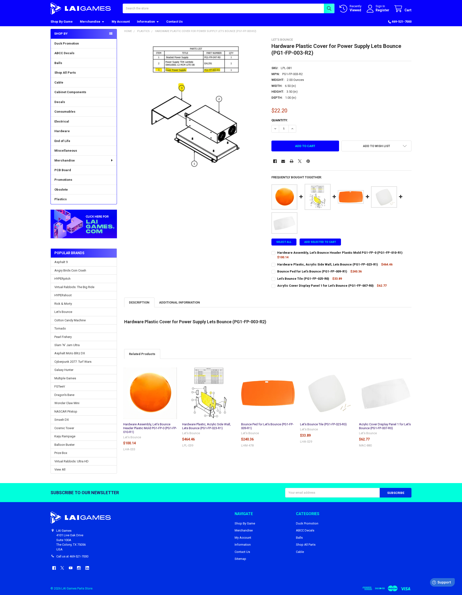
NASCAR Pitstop (65, 411)
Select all (283, 242)
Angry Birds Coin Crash (70, 270)
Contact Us (174, 21)
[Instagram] (78, 567)
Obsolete (61, 189)
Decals (59, 102)
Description (139, 302)
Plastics (60, 199)
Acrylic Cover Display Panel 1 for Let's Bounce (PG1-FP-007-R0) (385, 426)
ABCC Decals (64, 53)
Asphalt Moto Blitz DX (69, 353)
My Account (121, 21)
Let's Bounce (63, 312)
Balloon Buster (64, 444)
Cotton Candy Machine (70, 320)
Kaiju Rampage (64, 436)
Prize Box (60, 453)
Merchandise (90, 21)
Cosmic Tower (64, 428)
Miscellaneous (65, 150)
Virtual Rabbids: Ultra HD (71, 461)
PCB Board (62, 170)
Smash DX (61, 419)
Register (382, 10)
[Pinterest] (308, 161)
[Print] (291, 161)
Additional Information (179, 302)
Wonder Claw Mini (66, 403)
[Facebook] (274, 161)
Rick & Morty (63, 303)
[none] (194, 108)
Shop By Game (62, 21)
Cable (58, 82)
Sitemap (240, 559)
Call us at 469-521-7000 (72, 556)
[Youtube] (70, 567)
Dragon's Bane (64, 395)
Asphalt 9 (61, 262)
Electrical (61, 121)
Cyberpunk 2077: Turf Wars (72, 361)
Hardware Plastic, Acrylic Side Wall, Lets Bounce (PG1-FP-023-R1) (206, 426)
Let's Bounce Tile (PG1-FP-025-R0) (323, 424)
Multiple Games (65, 378)
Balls (58, 63)
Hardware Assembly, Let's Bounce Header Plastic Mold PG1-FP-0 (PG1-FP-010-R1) (150, 428)
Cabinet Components (70, 92)
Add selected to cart (320, 242)
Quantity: (279, 120)
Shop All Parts (65, 72)
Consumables (64, 111)
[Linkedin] (87, 567)
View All (59, 469)
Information (146, 21)
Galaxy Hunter (63, 370)
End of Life (62, 141)
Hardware (62, 131)
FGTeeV (59, 386)
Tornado (60, 328)
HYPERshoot (63, 295)
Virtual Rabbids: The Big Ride (74, 287)
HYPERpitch (62, 278)
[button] (83, 224)
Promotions (63, 179)
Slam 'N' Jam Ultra (67, 345)
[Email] (283, 161)
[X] (299, 161)
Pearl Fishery (63, 337)
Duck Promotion (66, 43)
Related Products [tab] (142, 354)
